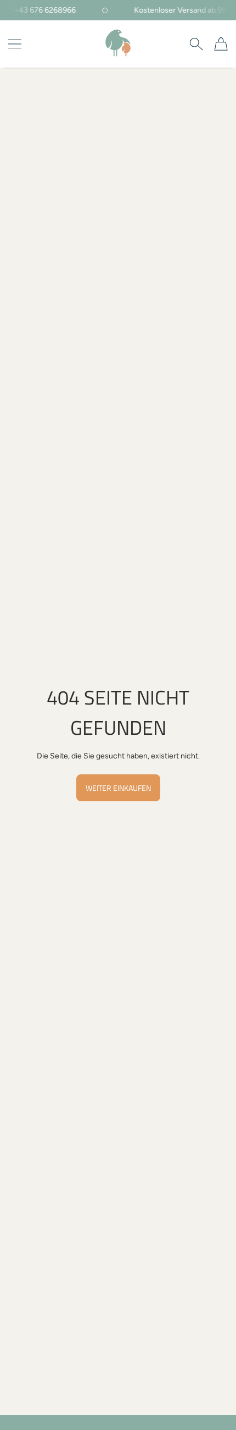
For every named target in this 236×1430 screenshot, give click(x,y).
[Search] (196, 44)
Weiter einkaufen (118, 788)
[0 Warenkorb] (221, 44)
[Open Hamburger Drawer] (14, 44)
